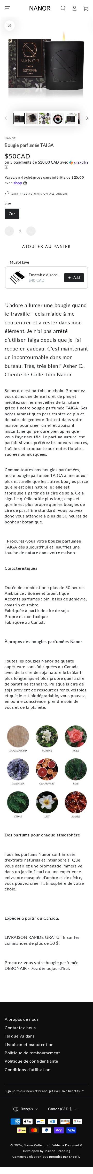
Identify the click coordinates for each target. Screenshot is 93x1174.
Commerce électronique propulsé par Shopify (46, 1156)
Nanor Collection (37, 1145)
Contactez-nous (20, 1027)
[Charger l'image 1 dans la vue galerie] (19, 118)
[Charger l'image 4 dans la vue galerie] (58, 118)
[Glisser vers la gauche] (6, 118)
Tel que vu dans (20, 1035)
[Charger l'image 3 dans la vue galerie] (45, 118)
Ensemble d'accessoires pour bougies (45, 275)
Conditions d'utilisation (27, 1069)
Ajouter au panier (46, 246)
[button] (63, 8)
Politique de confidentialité (31, 1060)
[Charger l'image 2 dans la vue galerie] (32, 118)
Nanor (10, 138)
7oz (12, 213)
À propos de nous (22, 1019)
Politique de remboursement (32, 1052)
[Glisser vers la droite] (87, 118)
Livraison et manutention (29, 1044)
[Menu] (7, 8)
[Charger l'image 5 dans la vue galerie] (70, 118)
